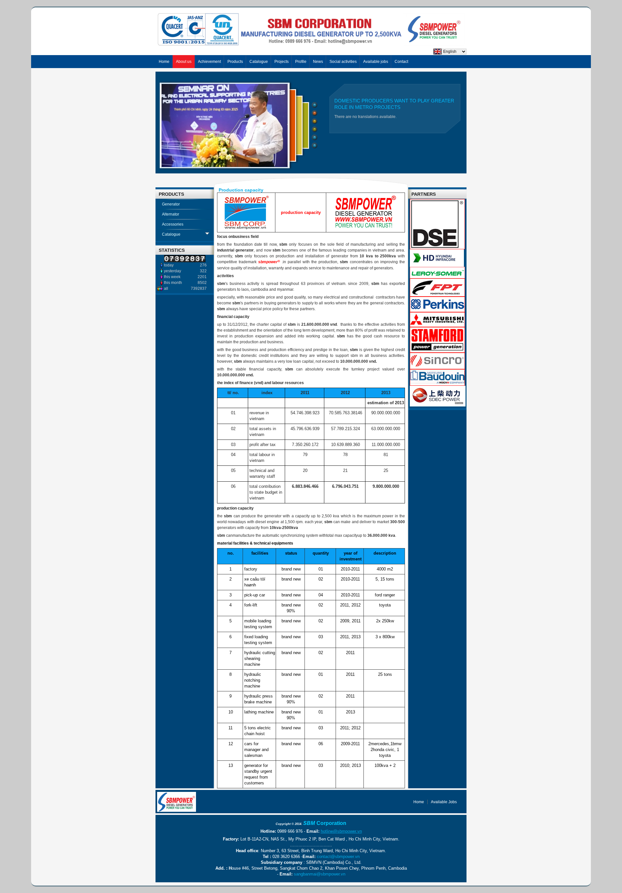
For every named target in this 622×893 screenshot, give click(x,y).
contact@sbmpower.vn (338, 856)
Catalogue (171, 234)
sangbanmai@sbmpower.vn (319, 874)
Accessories (172, 224)
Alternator (170, 214)
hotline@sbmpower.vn (341, 831)
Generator (171, 204)
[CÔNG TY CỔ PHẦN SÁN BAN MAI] (176, 802)
